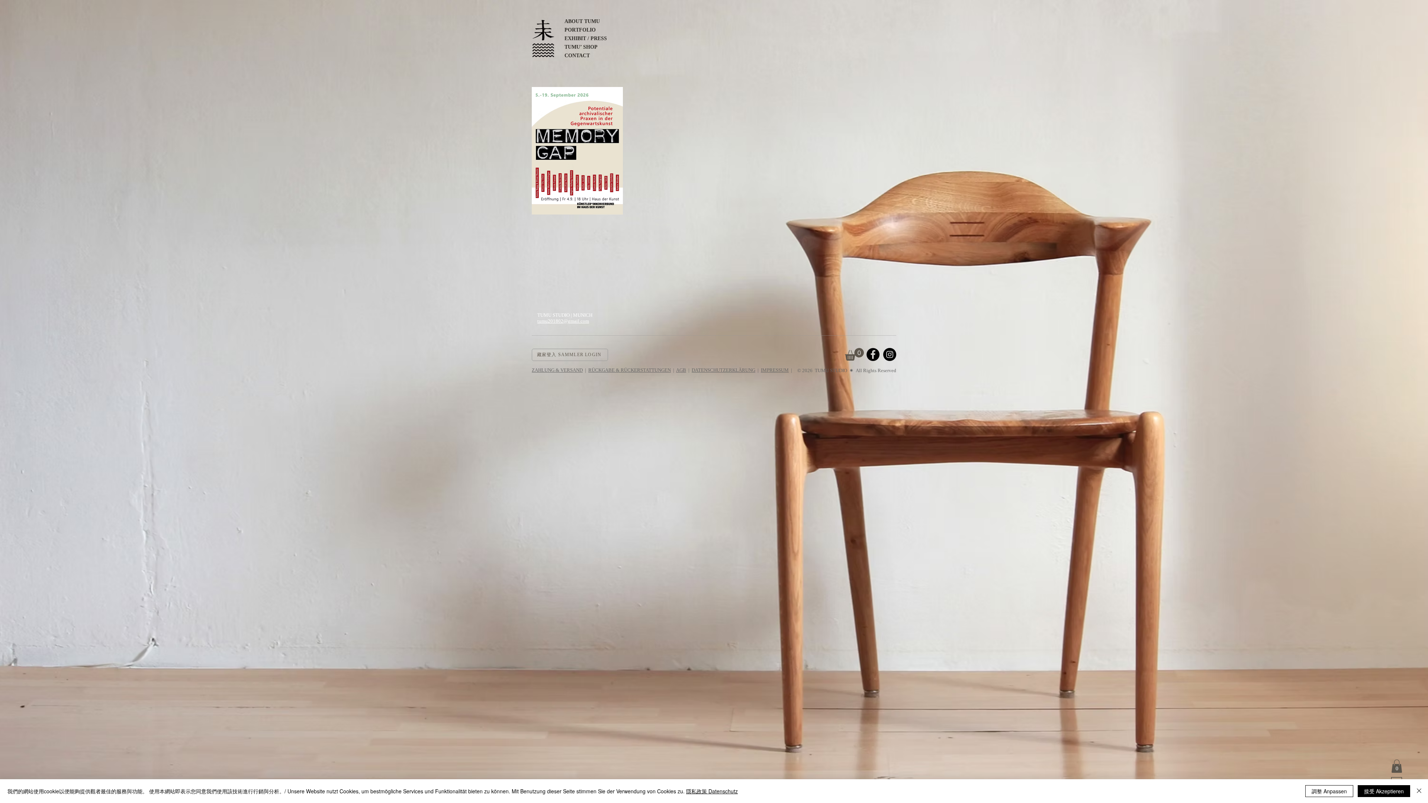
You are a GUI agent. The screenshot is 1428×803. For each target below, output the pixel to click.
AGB (681, 370)
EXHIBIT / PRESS (586, 38)
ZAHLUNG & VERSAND (557, 370)
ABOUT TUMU (582, 21)
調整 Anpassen (1329, 791)
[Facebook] (872, 354)
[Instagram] (889, 354)
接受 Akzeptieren (1384, 791)
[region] (577, 155)
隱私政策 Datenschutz (712, 791)
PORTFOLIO (580, 30)
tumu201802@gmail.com (563, 321)
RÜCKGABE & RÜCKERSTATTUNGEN (629, 370)
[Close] (1419, 791)
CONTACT (577, 55)
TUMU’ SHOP (581, 47)
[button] (1396, 766)
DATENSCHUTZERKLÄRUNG (723, 370)
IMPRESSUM (775, 370)
